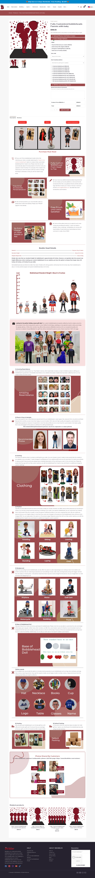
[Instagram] (13, 866)
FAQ (28, 854)
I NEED (52, 42)
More (65, 6)
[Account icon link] (81, 6)
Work (48, 6)
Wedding (21, 6)
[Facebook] (6, 866)
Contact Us (51, 852)
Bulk (8, 6)
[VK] (20, 866)
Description (13, 117)
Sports (28, 6)
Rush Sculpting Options (56, 59)
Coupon (51, 860)
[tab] (13, 117)
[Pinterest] (9, 866)
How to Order (52, 854)
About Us (51, 859)
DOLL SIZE (53, 53)
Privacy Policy (52, 855)
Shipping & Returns (31, 852)
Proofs (28, 860)
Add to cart (65, 110)
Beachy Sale (43, 6)
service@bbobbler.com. (63, 187)
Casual (54, 6)
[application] (24, 7)
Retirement (35, 6)
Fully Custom (14, 6)
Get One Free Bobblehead (33, 859)
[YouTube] (16, 866)
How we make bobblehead (33, 855)
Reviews (19, 117)
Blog (50, 857)
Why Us (51, 850)
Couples (60, 6)
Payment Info (30, 850)
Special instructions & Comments (62, 88)
